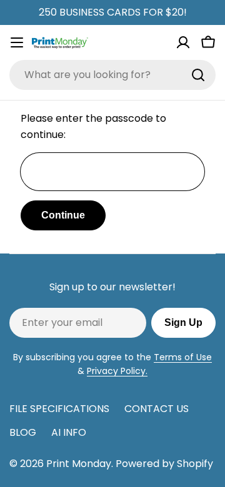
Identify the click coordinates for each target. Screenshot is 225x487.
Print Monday (78, 463)
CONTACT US (156, 408)
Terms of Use (183, 357)
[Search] (198, 74)
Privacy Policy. (117, 371)
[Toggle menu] (16, 42)
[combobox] (112, 75)
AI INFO (68, 432)
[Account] (183, 42)
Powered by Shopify (164, 463)
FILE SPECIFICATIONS (59, 408)
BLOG (22, 432)
